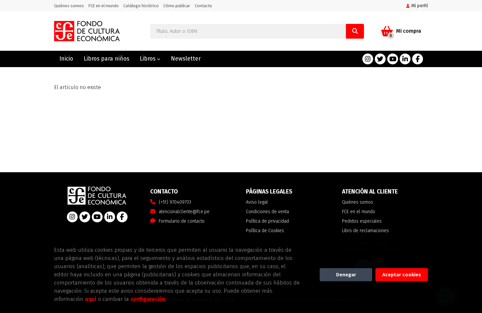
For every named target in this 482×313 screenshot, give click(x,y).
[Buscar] (355, 31)
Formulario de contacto (182, 221)
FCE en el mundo (104, 5)
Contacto (203, 5)
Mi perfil (419, 6)
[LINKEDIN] (405, 59)
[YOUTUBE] (392, 59)
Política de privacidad (267, 221)
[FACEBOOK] (417, 59)
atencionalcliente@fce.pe (184, 211)
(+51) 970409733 (175, 202)
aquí (90, 299)
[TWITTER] (380, 59)
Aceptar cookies (401, 275)
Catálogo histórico (141, 5)
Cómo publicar (176, 5)
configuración (148, 299)
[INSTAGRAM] (367, 59)
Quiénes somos (69, 5)
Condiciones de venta (267, 211)
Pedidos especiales (362, 221)
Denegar (346, 275)
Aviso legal (257, 202)
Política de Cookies (265, 230)
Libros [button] (148, 58)
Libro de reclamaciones (365, 230)
